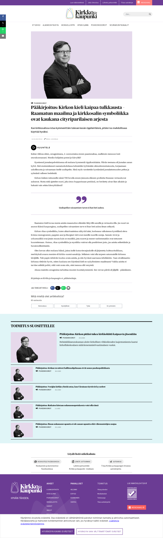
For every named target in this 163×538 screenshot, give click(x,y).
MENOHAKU (145, 3)
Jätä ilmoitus (93, 3)
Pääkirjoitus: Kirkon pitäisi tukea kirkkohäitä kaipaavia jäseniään (98, 334)
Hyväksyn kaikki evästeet (57, 531)
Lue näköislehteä (77, 3)
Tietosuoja (101, 498)
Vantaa (73, 502)
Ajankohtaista (53, 489)
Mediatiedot (102, 494)
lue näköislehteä (136, 483)
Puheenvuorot (53, 498)
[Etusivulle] (81, 13)
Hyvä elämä (51, 494)
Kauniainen (75, 498)
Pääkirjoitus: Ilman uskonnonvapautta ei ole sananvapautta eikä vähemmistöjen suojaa (76, 424)
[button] (52, 288)
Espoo (73, 494)
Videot (49, 510)
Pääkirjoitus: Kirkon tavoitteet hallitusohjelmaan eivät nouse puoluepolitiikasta (73, 368)
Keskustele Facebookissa (48, 461)
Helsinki (74, 489)
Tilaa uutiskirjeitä (103, 502)
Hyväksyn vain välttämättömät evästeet (99, 531)
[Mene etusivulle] (26, 487)
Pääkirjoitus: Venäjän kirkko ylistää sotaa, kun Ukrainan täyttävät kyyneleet (70, 387)
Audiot (49, 506)
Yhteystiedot (102, 489)
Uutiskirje (117, 461)
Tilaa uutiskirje (127, 3)
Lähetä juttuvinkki (110, 3)
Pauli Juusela (52, 139)
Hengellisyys (52, 502)
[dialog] (81, 526)
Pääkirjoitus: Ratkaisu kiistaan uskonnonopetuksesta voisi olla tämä (67, 405)
